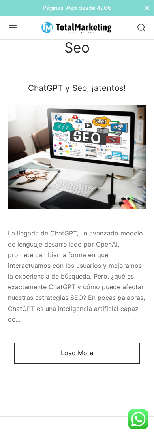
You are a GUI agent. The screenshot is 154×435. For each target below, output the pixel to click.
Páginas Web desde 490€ (77, 7)
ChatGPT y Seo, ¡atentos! (77, 88)
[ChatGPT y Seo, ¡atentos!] (77, 157)
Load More (77, 353)
